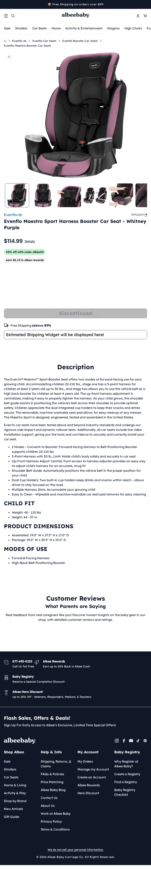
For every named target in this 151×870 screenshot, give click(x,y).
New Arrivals (13, 809)
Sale (7, 28)
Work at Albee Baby (56, 814)
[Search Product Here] (13, 16)
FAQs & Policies (52, 774)
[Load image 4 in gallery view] (95, 195)
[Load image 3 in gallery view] (69, 195)
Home (56, 28)
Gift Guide (11, 817)
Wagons (113, 28)
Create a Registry (127, 774)
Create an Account (91, 777)
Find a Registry (125, 782)
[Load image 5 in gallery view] (121, 195)
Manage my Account (93, 769)
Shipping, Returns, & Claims (56, 763)
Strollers (21, 28)
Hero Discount (88, 793)
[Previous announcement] (5, 4)
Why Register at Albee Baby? (126, 763)
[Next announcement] (145, 4)
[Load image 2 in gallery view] (43, 195)
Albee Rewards (88, 785)
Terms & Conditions (55, 829)
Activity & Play (15, 793)
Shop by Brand (15, 801)
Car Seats (39, 28)
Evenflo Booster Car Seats (80, 41)
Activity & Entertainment (83, 28)
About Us (48, 806)
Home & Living (15, 785)
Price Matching (52, 782)
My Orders (85, 761)
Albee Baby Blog (53, 790)
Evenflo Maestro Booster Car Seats (27, 45)
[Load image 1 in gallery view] (17, 195)
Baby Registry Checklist (124, 792)
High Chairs (133, 28)
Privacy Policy (51, 821)
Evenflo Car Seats (44, 41)
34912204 (137, 214)
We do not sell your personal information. (75, 849)
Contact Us (49, 798)
